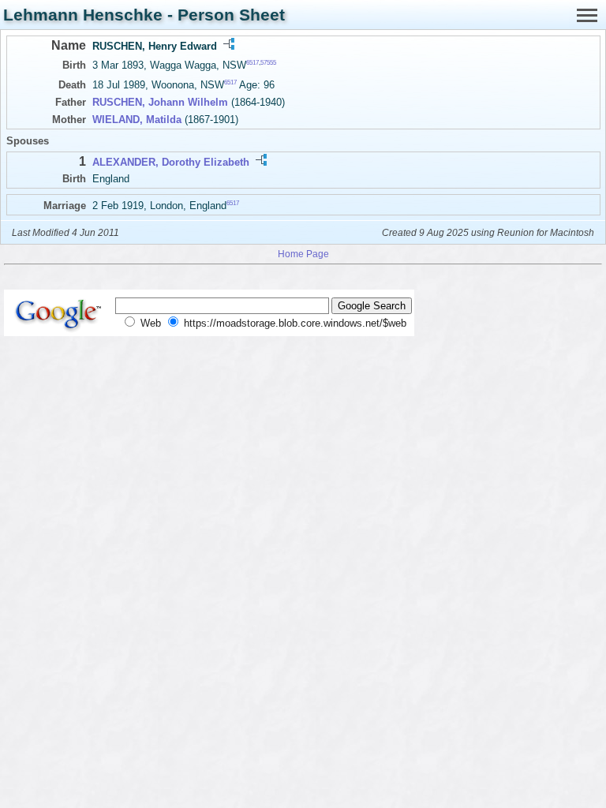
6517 (252, 62)
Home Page (303, 254)
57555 (268, 62)
